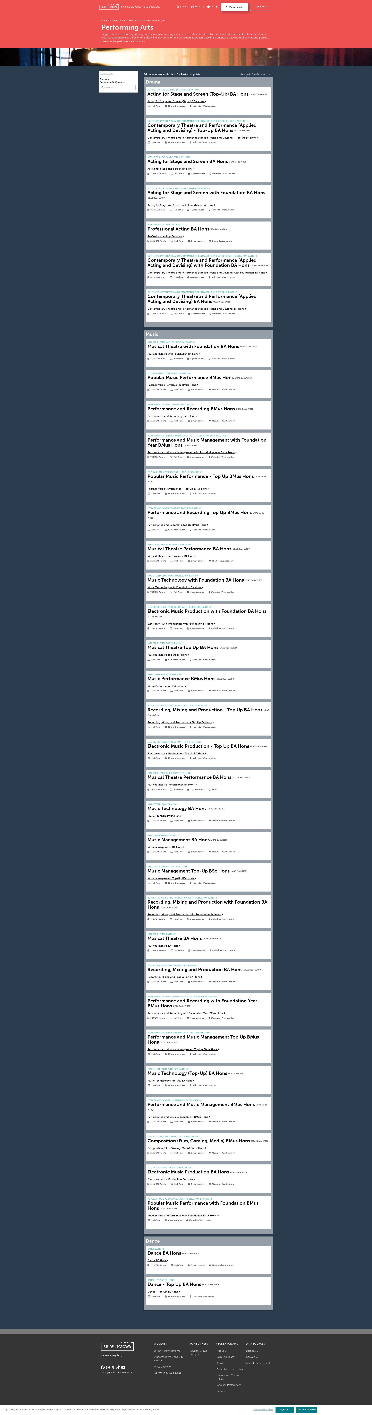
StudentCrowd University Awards (168, 1358)
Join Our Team (225, 1356)
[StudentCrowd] (109, 7)
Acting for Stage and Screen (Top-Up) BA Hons (176, 101)
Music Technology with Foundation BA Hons (174, 587)
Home (104, 20)
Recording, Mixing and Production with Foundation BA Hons (184, 914)
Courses (146, 20)
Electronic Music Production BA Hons (170, 1179)
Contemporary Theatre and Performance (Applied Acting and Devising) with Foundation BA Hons (206, 272)
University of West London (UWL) (125, 20)
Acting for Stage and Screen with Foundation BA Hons (180, 205)
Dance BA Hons (157, 1260)
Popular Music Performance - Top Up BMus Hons (177, 488)
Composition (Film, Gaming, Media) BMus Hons (176, 1148)
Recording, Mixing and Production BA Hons (174, 977)
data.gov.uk (252, 1350)
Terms (220, 1363)
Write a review (162, 1366)
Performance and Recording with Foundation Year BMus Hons (185, 1013)
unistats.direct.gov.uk (258, 1363)
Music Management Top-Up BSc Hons (171, 878)
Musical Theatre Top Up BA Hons (167, 654)
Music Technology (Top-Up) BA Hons (170, 1080)
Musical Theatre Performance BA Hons (171, 556)
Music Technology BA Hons (164, 815)
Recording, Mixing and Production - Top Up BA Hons (179, 722)
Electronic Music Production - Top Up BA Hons (176, 753)
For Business (261, 7)
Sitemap (221, 1391)
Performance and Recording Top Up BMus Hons (177, 525)
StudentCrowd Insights (198, 1352)
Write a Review (236, 7)
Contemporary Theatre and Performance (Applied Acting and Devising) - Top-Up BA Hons (202, 137)
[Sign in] (217, 7)
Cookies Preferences (229, 1385)
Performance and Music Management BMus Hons (178, 1117)
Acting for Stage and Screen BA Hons (170, 168)
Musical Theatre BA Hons (163, 945)
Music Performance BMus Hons (166, 686)
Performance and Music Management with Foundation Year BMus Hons (191, 452)
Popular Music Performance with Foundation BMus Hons (182, 1215)
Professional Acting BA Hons (165, 236)
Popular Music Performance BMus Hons (172, 385)
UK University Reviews (167, 1350)
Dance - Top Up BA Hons (163, 1291)
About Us (222, 1350)
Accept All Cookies (307, 1409)
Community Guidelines (167, 1372)
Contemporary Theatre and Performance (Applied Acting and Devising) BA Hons (196, 308)
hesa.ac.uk (252, 1356)
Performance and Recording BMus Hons (172, 416)
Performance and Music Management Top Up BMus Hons (182, 1049)
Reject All (284, 1409)
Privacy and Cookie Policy (228, 1377)
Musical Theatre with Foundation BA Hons (173, 353)
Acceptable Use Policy (230, 1369)
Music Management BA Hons (165, 847)
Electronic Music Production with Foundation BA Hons (180, 623)
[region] (186, 1410)
